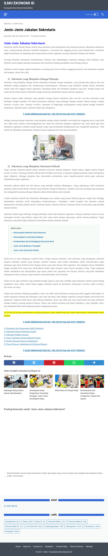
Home (18, 546)
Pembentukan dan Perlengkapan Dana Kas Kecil (34, 241)
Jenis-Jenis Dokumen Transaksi (27, 246)
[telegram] (94, 362)
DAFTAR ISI (12, 506)
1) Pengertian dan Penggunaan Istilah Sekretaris (24, 328)
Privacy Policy (61, 546)
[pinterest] (54, 362)
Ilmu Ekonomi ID (19, 3)
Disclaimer (49, 546)
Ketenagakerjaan (54, 526)
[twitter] (34, 362)
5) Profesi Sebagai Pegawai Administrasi (21, 341)
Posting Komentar (38, 36)
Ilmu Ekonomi (34, 526)
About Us (27, 546)
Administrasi (12, 522)
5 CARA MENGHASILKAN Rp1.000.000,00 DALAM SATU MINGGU (54, 114)
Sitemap (89, 546)
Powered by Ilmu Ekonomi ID (60, 552)
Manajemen (73, 526)
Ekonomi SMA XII (14, 526)
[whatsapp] (74, 362)
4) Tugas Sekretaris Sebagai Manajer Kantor (22, 338)
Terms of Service (76, 546)
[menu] (7, 14)
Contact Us (37, 546)
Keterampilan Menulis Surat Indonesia (30, 233)
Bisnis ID (40, 522)
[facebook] (14, 362)
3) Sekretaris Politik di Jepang (16, 335)
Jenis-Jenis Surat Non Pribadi (26, 250)
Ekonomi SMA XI (77, 522)
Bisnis (27, 522)
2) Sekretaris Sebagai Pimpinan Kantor (20, 331)
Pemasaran (91, 526)
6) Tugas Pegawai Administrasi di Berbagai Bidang (25, 344)
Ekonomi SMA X (57, 522)
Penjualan (12, 531)
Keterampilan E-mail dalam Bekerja (28, 237)
